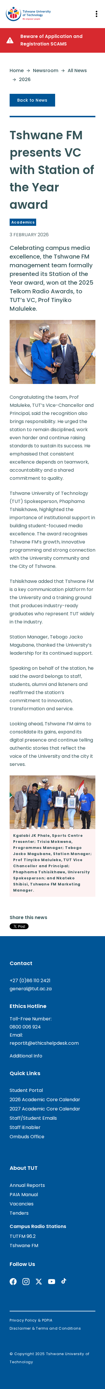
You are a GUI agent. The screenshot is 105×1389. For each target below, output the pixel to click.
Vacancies (22, 1203)
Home (17, 70)
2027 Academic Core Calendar (45, 1109)
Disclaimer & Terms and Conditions (45, 1328)
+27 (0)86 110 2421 (30, 980)
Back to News (32, 100)
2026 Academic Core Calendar (45, 1099)
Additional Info (26, 1056)
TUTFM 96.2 (23, 1236)
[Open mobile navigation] (96, 14)
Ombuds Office (27, 1136)
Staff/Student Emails (33, 1118)
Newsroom (45, 70)
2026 (25, 79)
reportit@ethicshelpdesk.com (44, 1043)
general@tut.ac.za (31, 988)
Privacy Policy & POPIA (31, 1320)
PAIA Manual (24, 1194)
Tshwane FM (24, 1245)
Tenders (19, 1213)
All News (77, 70)
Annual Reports (27, 1185)
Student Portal (26, 1090)
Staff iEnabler (25, 1127)
